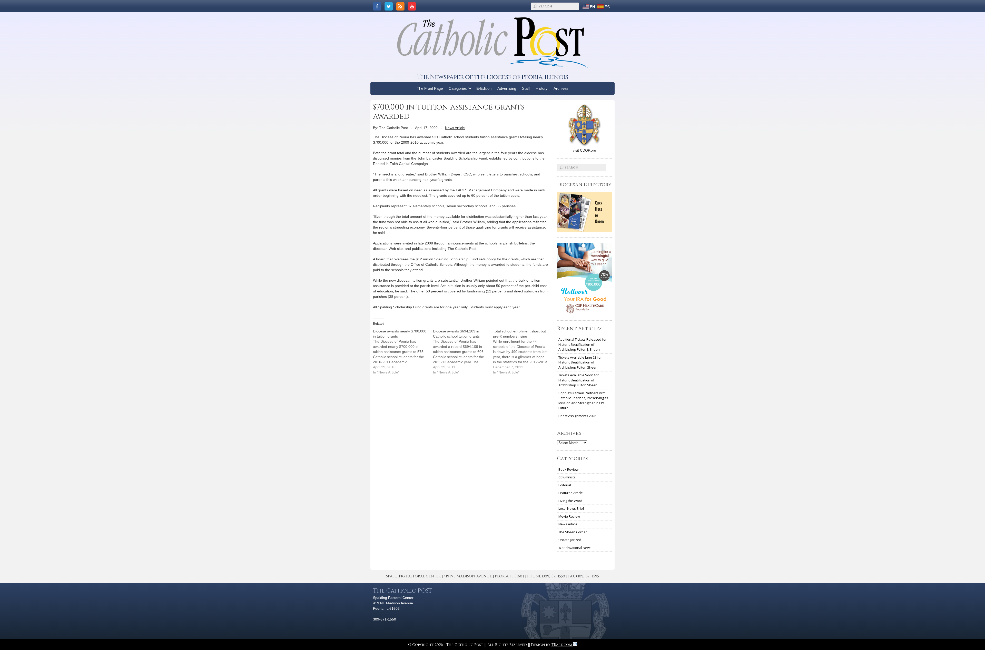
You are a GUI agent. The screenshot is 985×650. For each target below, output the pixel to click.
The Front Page (430, 88)
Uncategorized (569, 539)
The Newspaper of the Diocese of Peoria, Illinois (492, 77)
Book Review (568, 469)
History (542, 88)
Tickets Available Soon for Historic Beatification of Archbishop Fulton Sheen (578, 380)
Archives (561, 88)
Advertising (506, 88)
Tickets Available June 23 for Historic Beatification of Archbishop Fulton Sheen (580, 362)
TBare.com (562, 644)
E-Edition (483, 88)
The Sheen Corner (572, 532)
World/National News (575, 547)
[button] (470, 88)
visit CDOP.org (584, 150)
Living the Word (570, 500)
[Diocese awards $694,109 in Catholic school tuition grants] (463, 352)
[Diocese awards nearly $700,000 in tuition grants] (403, 352)
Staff (526, 88)
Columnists (567, 477)
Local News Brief (571, 508)
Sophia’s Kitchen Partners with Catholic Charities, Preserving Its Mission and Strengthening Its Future (583, 400)
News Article (455, 128)
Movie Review (569, 516)
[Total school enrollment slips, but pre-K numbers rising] (523, 352)
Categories (458, 88)
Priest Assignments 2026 (577, 415)
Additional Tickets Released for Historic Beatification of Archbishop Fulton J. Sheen (582, 344)
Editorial (564, 485)
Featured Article (570, 492)
